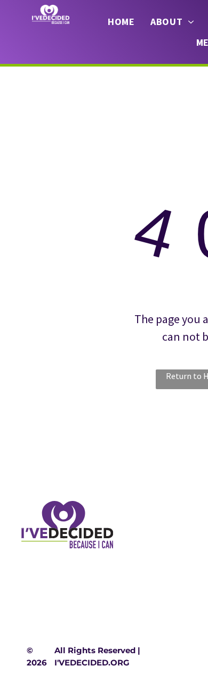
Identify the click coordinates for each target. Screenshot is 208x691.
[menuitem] (121, 22)
